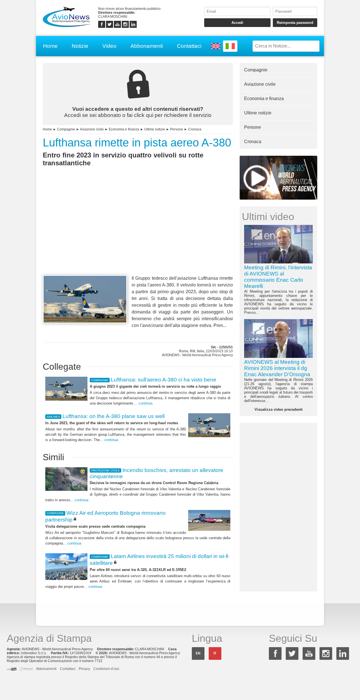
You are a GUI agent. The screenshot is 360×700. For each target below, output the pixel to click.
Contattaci (189, 46)
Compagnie (66, 129)
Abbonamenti (146, 46)
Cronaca (194, 129)
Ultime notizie (154, 129)
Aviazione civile (92, 129)
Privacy (84, 669)
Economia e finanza (124, 129)
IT (214, 653)
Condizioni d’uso (106, 669)
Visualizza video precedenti (279, 409)
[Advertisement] (138, 231)
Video (109, 46)
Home (50, 46)
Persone (176, 129)
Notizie (80, 46)
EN (198, 653)
